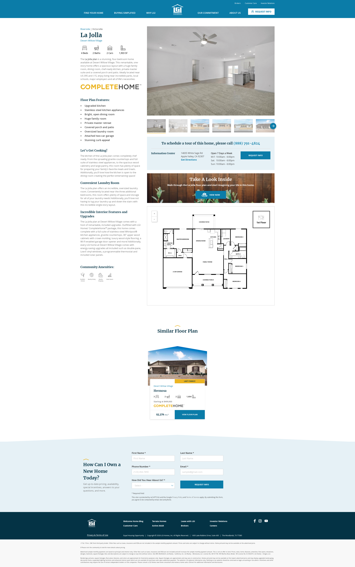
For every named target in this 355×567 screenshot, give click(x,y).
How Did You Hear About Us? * (148, 480)
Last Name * (187, 453)
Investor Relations (268, 3)
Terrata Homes (159, 521)
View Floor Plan (190, 414)
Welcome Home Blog (133, 521)
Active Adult (158, 525)
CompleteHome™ (98, 228)
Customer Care (251, 3)
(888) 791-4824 (247, 143)
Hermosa (160, 391)
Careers (213, 525)
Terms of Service (192, 497)
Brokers (238, 3)
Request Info (263, 11)
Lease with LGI (188, 521)
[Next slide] (273, 126)
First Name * (139, 453)
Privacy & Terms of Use (97, 535)
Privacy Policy (177, 497)
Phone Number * (141, 466)
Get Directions (189, 159)
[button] (156, 126)
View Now (214, 195)
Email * (184, 466)
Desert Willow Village (91, 40)
